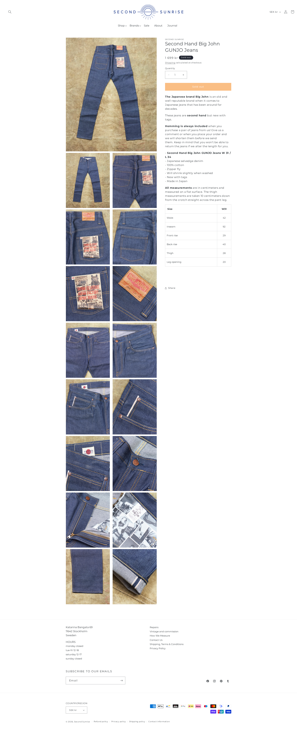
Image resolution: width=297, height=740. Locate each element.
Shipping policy (137, 721)
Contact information (159, 721)
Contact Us (156, 640)
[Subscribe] (121, 680)
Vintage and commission (164, 631)
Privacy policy (118, 721)
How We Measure (160, 635)
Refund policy (101, 721)
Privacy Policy (158, 648)
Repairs (154, 627)
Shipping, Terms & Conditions (166, 644)
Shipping (170, 63)
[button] (9, 11)
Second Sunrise (174, 39)
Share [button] (171, 287)
